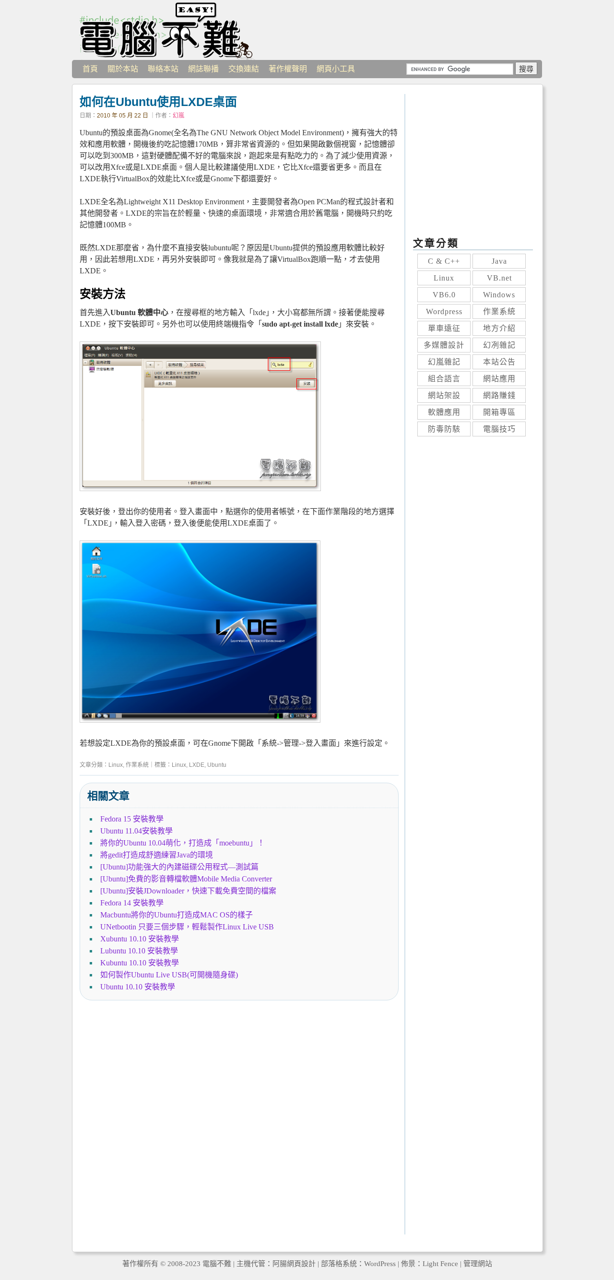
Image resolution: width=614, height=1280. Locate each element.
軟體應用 (444, 412)
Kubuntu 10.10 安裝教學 (139, 963)
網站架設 (444, 395)
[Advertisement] (239, 1124)
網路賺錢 (499, 395)
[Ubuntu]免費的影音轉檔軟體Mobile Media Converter (186, 879)
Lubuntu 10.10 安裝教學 (139, 951)
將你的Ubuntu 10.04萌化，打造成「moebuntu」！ (182, 843)
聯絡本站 (163, 69)
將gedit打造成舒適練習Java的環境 (156, 855)
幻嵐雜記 (444, 362)
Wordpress (444, 311)
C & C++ (444, 261)
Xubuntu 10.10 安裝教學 (139, 939)
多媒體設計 (444, 345)
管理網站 (477, 1264)
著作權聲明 (288, 69)
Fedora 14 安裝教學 (132, 903)
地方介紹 (499, 328)
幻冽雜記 (499, 345)
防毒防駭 (444, 429)
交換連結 (243, 69)
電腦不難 (168, 30)
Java (499, 261)
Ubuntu (216, 765)
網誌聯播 (203, 69)
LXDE (196, 765)
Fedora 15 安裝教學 (132, 819)
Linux (115, 765)
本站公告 (499, 362)
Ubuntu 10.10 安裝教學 (137, 987)
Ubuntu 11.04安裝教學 (136, 831)
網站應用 (499, 379)
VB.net (499, 278)
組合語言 (444, 379)
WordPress (380, 1264)
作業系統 (137, 765)
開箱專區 (499, 412)
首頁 (90, 69)
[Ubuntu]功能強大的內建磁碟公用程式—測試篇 (179, 867)
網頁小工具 (336, 69)
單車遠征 (444, 328)
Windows (499, 295)
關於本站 (122, 69)
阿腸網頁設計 (294, 1264)
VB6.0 (444, 295)
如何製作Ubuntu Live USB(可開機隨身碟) (169, 975)
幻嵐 (178, 115)
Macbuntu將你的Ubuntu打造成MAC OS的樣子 (176, 915)
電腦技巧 (499, 429)
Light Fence (440, 1264)
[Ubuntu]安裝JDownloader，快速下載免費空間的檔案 (188, 891)
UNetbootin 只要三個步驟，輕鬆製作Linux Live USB (187, 927)
